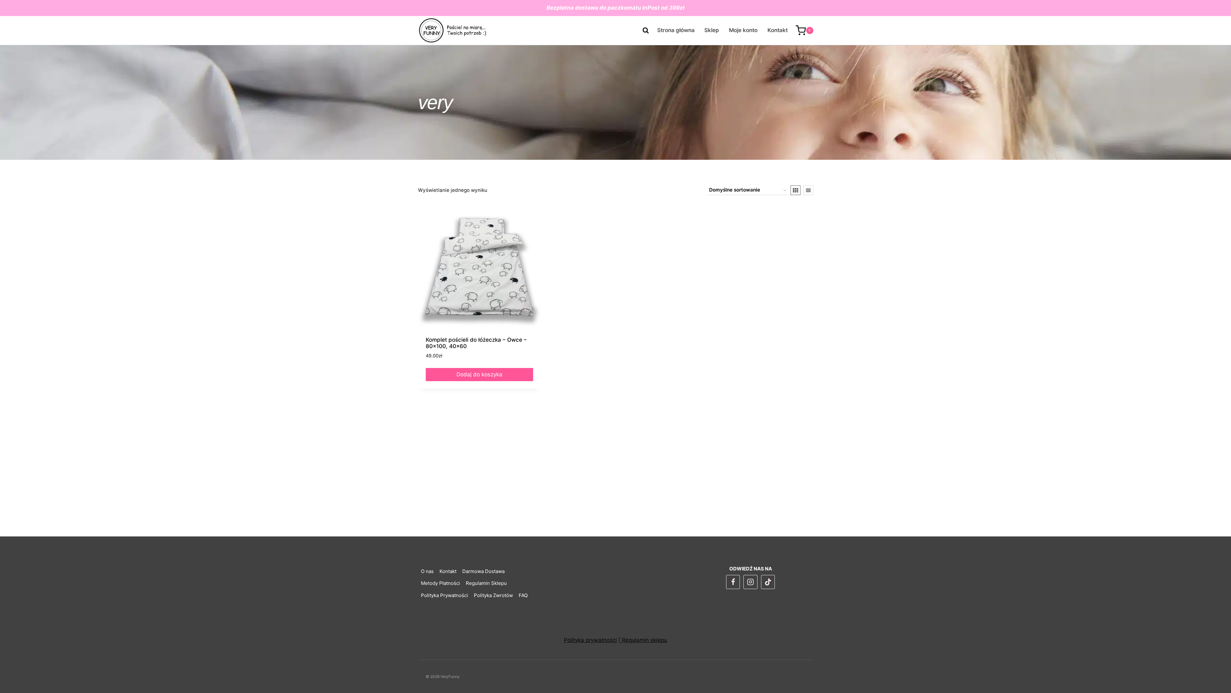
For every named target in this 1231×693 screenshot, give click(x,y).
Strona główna (676, 30)
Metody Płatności (440, 583)
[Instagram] (750, 582)
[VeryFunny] (453, 30)
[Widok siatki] (795, 190)
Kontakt (777, 30)
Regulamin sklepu (643, 640)
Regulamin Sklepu (486, 583)
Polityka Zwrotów (493, 595)
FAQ (523, 595)
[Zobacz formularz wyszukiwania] (642, 30)
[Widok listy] (808, 190)
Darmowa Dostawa (483, 571)
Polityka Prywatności (444, 595)
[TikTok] (768, 582)
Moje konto (743, 30)
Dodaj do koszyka (479, 374)
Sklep (711, 30)
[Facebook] (733, 582)
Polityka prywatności (590, 640)
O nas (427, 571)
